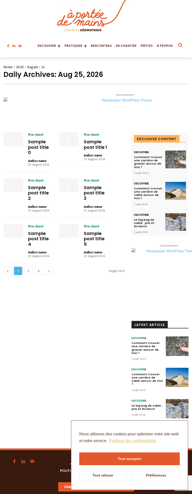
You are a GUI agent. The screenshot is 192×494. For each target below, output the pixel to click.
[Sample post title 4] (13, 231)
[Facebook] (8, 44)
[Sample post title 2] (13, 185)
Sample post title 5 (94, 238)
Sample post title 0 (38, 147)
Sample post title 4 (38, 238)
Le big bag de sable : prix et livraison (144, 223)
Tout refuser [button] (102, 475)
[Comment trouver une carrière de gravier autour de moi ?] (175, 159)
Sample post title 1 (95, 144)
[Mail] (20, 44)
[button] (180, 45)
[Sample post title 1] (69, 139)
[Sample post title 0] (13, 139)
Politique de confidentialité (132, 441)
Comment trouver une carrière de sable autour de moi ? (148, 193)
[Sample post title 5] (69, 231)
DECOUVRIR (141, 152)
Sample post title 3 (94, 192)
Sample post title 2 (38, 192)
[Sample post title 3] (69, 185)
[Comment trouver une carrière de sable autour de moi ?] (175, 191)
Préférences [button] (156, 475)
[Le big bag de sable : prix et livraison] (175, 222)
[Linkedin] (14, 44)
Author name (37, 161)
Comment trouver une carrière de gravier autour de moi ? (148, 162)
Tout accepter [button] (129, 459)
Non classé (36, 134)
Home (8, 67)
